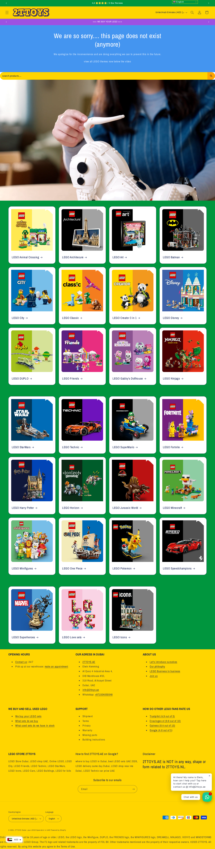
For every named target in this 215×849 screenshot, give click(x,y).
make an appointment (56, 666)
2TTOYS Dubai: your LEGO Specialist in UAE (32, 830)
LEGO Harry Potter (23, 508)
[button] (7, 12)
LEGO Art (118, 257)
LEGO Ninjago (171, 378)
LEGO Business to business (165, 671)
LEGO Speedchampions (177, 568)
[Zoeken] (211, 76)
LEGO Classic (70, 318)
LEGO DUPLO (20, 378)
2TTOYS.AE (88, 662)
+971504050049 (104, 694)
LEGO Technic (70, 447)
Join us (154, 676)
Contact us (21, 662)
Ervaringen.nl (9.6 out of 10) (165, 721)
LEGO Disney (171, 318)
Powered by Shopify (58, 830)
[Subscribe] (133, 789)
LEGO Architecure (73, 257)
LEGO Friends (70, 378)
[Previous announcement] (6, 3)
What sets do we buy (26, 721)
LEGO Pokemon (122, 568)
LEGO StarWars (21, 447)
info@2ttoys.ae (90, 690)
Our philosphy (157, 666)
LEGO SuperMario (123, 447)
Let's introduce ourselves (163, 662)
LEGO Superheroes (23, 637)
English (180, 2)
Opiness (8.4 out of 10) (162, 725)
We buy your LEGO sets (28, 716)
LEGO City (18, 318)
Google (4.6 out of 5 (161, 730)
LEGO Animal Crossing (25, 257)
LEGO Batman (171, 257)
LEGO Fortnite (171, 447)
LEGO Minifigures (22, 568)
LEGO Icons (120, 637)
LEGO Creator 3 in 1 (125, 318)
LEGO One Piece (72, 568)
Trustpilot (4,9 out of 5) (162, 716)
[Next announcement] (208, 3)
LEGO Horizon (70, 508)
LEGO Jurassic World (125, 508)
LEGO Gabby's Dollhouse (128, 378)
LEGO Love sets (72, 637)
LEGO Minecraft (172, 508)
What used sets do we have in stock (34, 725)
